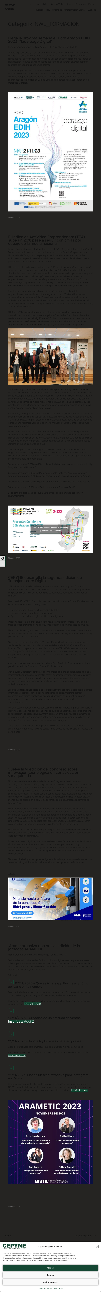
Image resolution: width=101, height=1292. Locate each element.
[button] (97, 1246)
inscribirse (46, 621)
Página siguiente (85, 1235)
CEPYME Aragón (10, 7)
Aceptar (50, 1268)
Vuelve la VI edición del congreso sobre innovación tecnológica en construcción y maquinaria (43, 772)
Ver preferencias (50, 1282)
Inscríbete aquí (31, 1003)
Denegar (51, 1275)
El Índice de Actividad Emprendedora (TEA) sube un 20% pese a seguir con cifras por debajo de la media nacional (46, 240)
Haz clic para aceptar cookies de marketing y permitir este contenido (50, 529)
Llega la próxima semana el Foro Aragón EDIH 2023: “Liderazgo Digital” (49, 39)
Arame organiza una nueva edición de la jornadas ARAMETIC (44, 947)
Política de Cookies (44, 1288)
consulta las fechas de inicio (57, 728)
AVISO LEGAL (58, 1288)
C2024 (11, 873)
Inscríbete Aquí (20, 1021)
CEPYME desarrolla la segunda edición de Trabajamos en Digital (45, 579)
